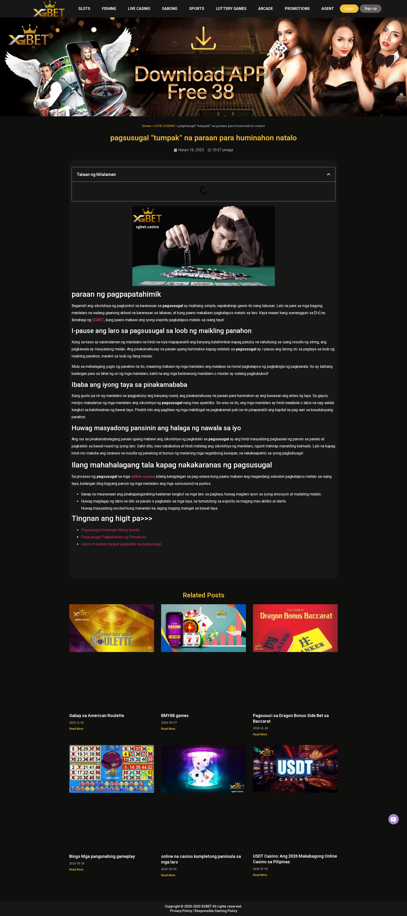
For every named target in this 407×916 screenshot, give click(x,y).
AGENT (328, 8)
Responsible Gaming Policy (216, 911)
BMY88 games (175, 715)
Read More (76, 728)
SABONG (169, 8)
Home (146, 126)
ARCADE (265, 8)
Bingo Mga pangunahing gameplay (102, 856)
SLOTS (84, 8)
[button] (328, 174)
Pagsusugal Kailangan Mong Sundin (110, 530)
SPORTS (196, 8)
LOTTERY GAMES (231, 8)
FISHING (109, 8)
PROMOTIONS (297, 8)
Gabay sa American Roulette (96, 715)
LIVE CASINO (139, 8)
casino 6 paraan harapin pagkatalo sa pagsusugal (121, 544)
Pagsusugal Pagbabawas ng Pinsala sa (113, 537)
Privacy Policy (181, 911)
